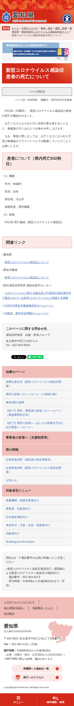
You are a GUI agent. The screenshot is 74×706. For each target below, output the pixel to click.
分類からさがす (30, 28)
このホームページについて (19, 602)
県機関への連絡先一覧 (36, 668)
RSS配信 (9, 613)
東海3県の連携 (15, 402)
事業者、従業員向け (18, 508)
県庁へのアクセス (33, 677)
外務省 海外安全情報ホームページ (26, 313)
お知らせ (11, 480)
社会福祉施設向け (17, 516)
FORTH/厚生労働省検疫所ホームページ (28, 305)
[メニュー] (18, 699)
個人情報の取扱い (14, 607)
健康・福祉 (46, 28)
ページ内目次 (37, 91)
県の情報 (12, 449)
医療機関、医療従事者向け (22, 500)
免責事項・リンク (43, 607)
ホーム (15, 28)
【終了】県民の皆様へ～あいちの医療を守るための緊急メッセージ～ (35, 425)
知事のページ (15, 372)
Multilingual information (20, 541)
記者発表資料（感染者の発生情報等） (29, 459)
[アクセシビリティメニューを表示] (67, 19)
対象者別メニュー (18, 490)
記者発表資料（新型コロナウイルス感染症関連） (33, 469)
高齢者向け (13, 533)
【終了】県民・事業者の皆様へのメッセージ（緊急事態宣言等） (33, 412)
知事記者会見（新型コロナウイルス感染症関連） (33, 383)
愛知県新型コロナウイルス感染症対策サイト (45, 31)
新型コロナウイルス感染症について (27, 262)
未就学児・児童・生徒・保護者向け (28, 525)
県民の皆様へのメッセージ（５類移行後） (32, 394)
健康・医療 (61, 28)
